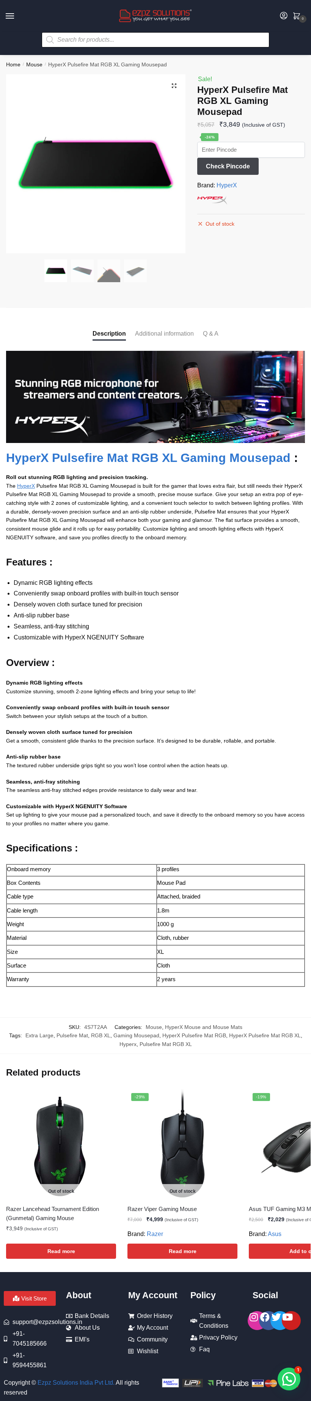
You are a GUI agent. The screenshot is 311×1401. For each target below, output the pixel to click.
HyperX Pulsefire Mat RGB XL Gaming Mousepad (148, 458)
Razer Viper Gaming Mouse (162, 1209)
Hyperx (128, 1044)
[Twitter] (279, 1320)
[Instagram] (257, 1320)
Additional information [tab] (164, 333)
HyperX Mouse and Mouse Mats (203, 1027)
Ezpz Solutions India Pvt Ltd (75, 1382)
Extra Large (39, 1035)
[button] (174, 86)
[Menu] (17, 16)
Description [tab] (109, 333)
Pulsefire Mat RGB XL (166, 1044)
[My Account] (283, 16)
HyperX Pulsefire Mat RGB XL (265, 1035)
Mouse (34, 64)
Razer (155, 1234)
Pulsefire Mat (72, 1035)
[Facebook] (268, 1320)
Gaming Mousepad (136, 1035)
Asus (274, 1234)
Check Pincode (228, 166)
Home (13, 64)
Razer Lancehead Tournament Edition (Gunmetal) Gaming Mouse (52, 1213)
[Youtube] (291, 1320)
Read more (61, 1251)
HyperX (227, 185)
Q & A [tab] (210, 333)
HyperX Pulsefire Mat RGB (194, 1035)
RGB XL (100, 1035)
